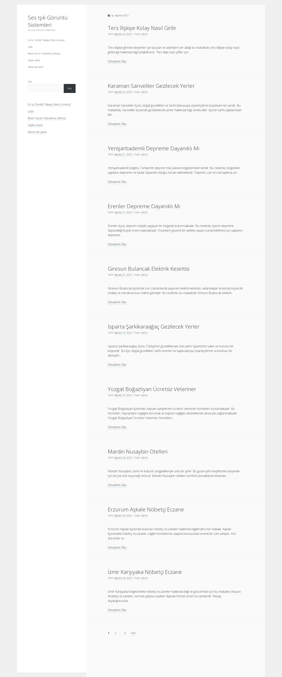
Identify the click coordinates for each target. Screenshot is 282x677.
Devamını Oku (117, 61)
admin (144, 34)
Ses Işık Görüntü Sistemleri (48, 21)
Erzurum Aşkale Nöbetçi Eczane (146, 509)
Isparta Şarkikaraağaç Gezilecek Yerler (154, 326)
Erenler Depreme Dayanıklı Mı (144, 206)
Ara (30, 81)
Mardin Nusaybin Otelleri (137, 451)
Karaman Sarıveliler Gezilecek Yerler (151, 85)
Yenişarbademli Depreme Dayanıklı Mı (154, 148)
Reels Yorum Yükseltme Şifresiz (44, 53)
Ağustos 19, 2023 (123, 332)
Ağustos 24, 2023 (123, 34)
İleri (133, 633)
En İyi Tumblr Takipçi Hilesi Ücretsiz (46, 40)
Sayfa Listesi (34, 60)
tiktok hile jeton (36, 67)
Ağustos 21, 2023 (123, 154)
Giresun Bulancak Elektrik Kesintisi (148, 268)
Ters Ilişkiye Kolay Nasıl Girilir (142, 27)
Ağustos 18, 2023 (123, 457)
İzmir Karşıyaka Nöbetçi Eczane (145, 571)
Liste (30, 46)
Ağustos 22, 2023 (123, 92)
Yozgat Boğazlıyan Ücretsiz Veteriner (152, 389)
